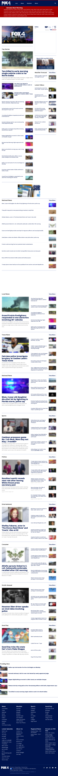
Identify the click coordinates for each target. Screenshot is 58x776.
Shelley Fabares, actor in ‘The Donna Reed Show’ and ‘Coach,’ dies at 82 (19, 217)
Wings (32, 717)
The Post (4, 734)
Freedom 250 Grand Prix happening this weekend (37, 630)
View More (52, 72)
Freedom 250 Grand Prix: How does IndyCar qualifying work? (39, 409)
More (36, 3)
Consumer (5, 544)
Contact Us (19, 731)
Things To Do (48, 717)
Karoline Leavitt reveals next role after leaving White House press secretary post (21, 251)
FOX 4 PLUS (19, 749)
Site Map (18, 754)
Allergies (18, 712)
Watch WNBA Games (50, 751)
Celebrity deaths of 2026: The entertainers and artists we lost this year (38, 516)
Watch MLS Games (50, 753)
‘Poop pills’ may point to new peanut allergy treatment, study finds (18, 210)
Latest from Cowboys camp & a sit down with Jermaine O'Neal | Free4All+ (39, 443)
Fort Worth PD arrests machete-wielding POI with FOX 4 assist (40, 109)
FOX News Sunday (6, 725)
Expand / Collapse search (55, 3)
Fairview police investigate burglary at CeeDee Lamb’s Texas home (23, 94)
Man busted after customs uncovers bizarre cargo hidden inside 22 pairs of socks (38, 612)
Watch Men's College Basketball (50, 745)
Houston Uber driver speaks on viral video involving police (15, 608)
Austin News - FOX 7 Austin (36, 735)
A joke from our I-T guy (36, 643)
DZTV (3, 751)
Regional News (36, 729)
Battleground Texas (6, 742)
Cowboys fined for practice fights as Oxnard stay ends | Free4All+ (39, 428)
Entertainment (7, 504)
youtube (53, 767)
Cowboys (33, 708)
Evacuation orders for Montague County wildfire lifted (39, 361)
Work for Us (19, 741)
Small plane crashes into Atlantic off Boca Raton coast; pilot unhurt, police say (20, 237)
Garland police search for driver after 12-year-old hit (41, 88)
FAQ (17, 738)
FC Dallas (33, 716)
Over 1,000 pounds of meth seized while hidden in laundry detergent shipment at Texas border (39, 369)
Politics (4, 457)
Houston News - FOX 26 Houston (36, 731)
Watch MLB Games (50, 738)
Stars (32, 714)
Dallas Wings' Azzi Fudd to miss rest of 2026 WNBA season (38, 449)
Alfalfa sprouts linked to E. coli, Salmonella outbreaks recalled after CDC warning (21, 224)
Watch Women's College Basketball (49, 748)
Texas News (6, 335)
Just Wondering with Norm (7, 753)
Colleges (33, 719)
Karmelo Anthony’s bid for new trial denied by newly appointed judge (13, 122)
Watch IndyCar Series (50, 743)
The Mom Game (6, 756)
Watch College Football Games (49, 735)
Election (4, 716)
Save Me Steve (49, 719)
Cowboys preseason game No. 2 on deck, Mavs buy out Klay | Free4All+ (41, 116)
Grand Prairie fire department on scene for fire (41, 96)
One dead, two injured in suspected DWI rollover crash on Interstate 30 (23, 85)
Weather (19, 706)
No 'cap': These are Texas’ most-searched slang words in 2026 (38, 604)
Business (4, 721)
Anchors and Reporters (19, 733)
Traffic (46, 714)
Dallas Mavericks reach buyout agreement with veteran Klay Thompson (38, 421)
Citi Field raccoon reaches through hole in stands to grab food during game (39, 597)
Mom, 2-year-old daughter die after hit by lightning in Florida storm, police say (21, 203)
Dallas (36, 27)
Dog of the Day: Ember (36, 657)
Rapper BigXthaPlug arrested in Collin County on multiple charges (13, 136)
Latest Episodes (7, 729)
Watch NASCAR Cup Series (50, 740)
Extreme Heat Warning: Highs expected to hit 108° (12, 143)
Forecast (18, 708)
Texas (3, 710)
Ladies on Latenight (6, 740)
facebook (44, 767)
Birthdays (47, 710)
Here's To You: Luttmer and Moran (40, 122)
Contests (18, 750)
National (4, 712)
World (3, 714)
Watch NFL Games (50, 733)
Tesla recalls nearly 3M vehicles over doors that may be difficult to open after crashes (39, 564)
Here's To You (5, 758)
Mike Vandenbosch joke (36, 636)
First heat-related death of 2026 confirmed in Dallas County (12, 170)
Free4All (4, 736)
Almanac (18, 714)
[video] (52, 77)
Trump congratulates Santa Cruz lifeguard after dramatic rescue (39, 618)
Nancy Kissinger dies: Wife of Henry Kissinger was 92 (38, 488)
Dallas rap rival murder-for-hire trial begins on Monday (13, 163)
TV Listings (19, 743)
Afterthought (5, 747)
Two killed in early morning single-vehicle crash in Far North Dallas (15, 73)
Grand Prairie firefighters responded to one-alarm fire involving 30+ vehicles (12, 177)
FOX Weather (19, 717)
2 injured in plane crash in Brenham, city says (37, 339)
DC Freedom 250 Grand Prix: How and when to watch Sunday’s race (39, 394)
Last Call (4, 738)
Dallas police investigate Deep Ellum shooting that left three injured (13, 129)
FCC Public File (19, 745)
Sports (4, 416)
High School (34, 721)
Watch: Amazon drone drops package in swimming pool (37, 578)
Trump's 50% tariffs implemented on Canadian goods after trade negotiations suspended (39, 471)
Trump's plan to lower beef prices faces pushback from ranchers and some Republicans (23, 264)
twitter (47, 767)
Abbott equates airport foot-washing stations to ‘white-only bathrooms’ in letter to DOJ (38, 480)
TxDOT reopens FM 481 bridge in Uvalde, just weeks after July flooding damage (39, 347)
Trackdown (4, 744)
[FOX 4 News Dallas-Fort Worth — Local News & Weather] (7, 3)
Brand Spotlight (20, 752)
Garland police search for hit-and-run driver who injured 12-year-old (12, 109)
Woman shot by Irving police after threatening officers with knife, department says (13, 102)
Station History (20, 736)
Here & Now (5, 759)
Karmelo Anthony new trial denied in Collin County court (41, 103)
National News (7, 200)
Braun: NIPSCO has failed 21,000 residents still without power (16, 257)
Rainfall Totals (19, 716)
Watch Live (4, 731)
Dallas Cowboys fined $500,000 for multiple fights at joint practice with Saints (39, 435)
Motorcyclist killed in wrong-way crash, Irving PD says (13, 150)
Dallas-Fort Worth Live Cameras (20, 720)
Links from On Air (49, 708)
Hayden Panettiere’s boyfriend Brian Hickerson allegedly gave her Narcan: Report (38, 531)
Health (3, 723)
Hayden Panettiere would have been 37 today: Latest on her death (39, 537)
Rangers (33, 710)
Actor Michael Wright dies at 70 (38, 523)
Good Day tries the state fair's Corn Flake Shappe (13, 648)
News (4, 706)
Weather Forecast (41, 72)
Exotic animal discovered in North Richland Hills (41, 129)
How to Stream (20, 739)
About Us (19, 729)
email (55, 767)
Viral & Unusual (7, 585)
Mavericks (33, 712)
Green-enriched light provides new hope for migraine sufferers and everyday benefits (22, 230)
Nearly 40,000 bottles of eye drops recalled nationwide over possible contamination (39, 571)
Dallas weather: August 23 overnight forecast (41, 76)
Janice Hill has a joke (36, 650)
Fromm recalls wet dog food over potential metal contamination (17, 244)
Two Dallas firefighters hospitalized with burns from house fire (13, 116)
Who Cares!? (5, 745)
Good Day (5, 625)
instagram (50, 767)
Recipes (47, 712)
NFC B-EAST (5, 749)
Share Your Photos (21, 722)
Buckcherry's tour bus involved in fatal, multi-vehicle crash (39, 509)
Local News (6, 294)
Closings (18, 710)
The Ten (4, 733)
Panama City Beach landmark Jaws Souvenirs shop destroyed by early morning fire (39, 402)
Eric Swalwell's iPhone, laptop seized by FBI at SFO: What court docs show (38, 496)
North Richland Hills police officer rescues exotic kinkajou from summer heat (12, 156)
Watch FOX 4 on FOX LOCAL (45, 58)
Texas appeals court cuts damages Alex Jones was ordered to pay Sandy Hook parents (39, 354)
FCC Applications (20, 747)
